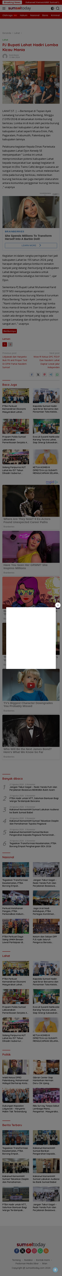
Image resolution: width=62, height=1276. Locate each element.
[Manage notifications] (55, 1269)
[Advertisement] (31, 638)
